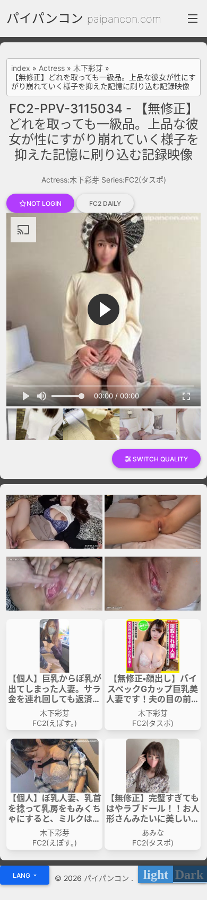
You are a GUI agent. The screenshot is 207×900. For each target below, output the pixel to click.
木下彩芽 (88, 68)
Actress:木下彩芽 (70, 179)
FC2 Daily (105, 203)
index (20, 68)
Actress (52, 68)
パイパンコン (44, 18)
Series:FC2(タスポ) (133, 179)
